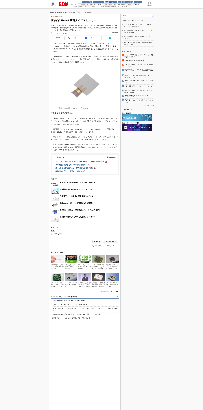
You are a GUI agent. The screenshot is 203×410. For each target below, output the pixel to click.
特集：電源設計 (126, 113)
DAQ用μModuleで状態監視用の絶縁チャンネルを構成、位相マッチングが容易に (77, 314)
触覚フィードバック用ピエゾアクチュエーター (77, 182)
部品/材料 (97, 241)
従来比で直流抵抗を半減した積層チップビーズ (77, 217)
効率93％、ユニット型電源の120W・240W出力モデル (80, 210)
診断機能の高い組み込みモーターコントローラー (78, 189)
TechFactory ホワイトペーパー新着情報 (64, 297)
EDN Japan (53, 12)
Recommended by (105, 291)
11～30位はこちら (149, 105)
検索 (152, 15)
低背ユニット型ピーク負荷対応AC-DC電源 (76, 203)
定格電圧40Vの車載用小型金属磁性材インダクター (79, 196)
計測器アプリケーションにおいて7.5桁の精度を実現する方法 (71, 318)
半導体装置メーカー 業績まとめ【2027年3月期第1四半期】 (70, 304)
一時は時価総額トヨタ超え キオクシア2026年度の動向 (69, 300)
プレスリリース (57, 234)
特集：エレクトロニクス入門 (130, 123)
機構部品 (59, 12)
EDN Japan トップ (110, 241)
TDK (53, 231)
